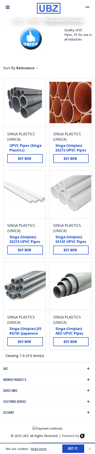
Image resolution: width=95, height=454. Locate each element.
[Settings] (87, 7)
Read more (39, 449)
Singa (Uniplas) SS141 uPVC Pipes (70, 239)
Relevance (25, 68)
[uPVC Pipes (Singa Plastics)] (25, 102)
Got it (73, 448)
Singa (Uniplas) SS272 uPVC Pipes (70, 148)
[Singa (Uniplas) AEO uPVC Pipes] (70, 286)
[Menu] (7, 7)
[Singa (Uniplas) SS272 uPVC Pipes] (70, 102)
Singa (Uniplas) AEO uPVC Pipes (69, 331)
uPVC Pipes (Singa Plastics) (26, 148)
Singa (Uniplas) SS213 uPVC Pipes (25, 239)
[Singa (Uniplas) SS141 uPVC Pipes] (70, 194)
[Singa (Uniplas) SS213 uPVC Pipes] (25, 194)
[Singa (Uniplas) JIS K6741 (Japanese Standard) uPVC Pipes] (25, 286)
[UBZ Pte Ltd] (48, 7)
